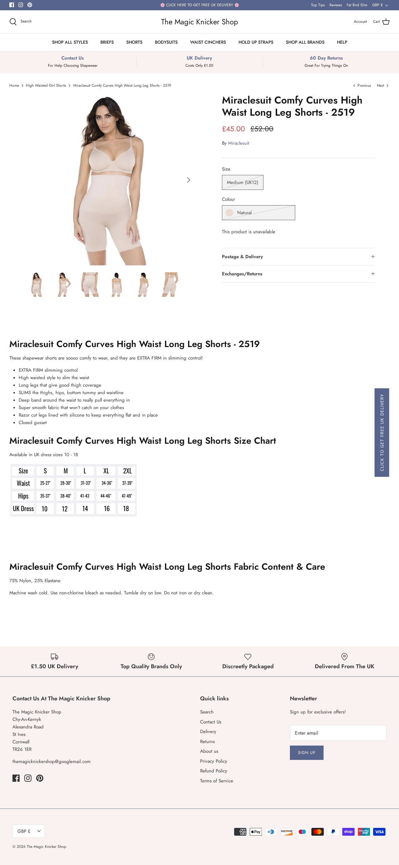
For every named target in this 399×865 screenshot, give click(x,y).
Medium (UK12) (242, 182)
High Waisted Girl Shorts (46, 85)
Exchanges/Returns (242, 273)
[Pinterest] (29, 4)
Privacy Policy (213, 761)
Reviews (335, 5)
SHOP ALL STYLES (70, 42)
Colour (228, 199)
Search (207, 711)
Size (226, 169)
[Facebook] (11, 4)
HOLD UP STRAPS (255, 42)
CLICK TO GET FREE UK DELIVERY (382, 432)
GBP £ (377, 5)
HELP (342, 42)
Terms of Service (216, 780)
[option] (109, 179)
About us (209, 751)
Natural (244, 212)
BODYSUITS (166, 42)
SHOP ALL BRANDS (305, 42)
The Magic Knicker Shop (46, 846)
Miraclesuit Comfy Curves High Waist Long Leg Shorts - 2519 (122, 85)
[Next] (188, 180)
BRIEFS (107, 42)
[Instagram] (20, 4)
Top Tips (318, 5)
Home (14, 85)
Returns (207, 741)
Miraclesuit (238, 143)
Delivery (208, 731)
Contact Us (210, 721)
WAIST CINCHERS (208, 42)
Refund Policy (213, 770)
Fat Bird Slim (357, 5)
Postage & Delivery (242, 256)
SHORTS (134, 42)
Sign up (306, 753)
